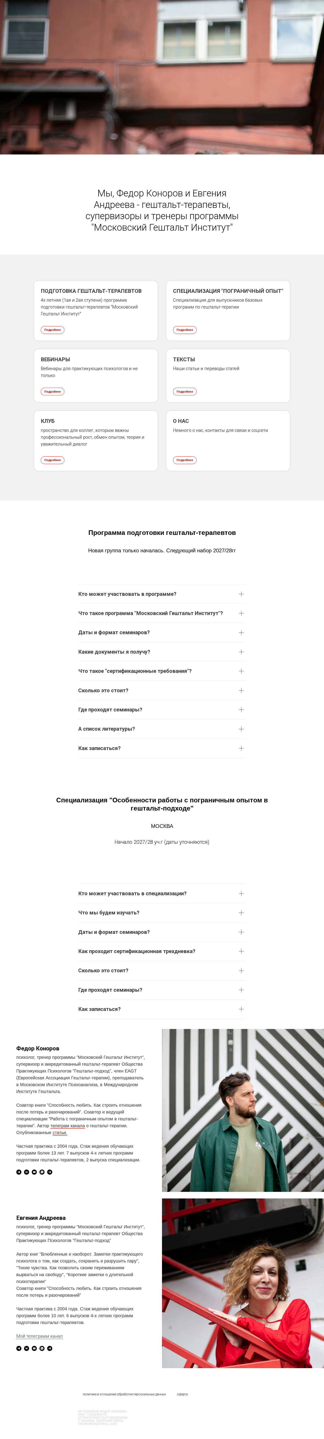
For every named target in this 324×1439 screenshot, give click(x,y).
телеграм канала (67, 1125)
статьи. (60, 1132)
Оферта (182, 1394)
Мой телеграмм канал (39, 1336)
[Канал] (18, 1172)
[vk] (26, 1172)
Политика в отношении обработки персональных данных (124, 1394)
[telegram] (49, 1172)
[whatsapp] (42, 1172)
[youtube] (34, 1172)
